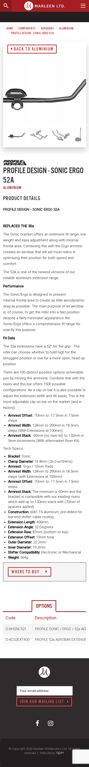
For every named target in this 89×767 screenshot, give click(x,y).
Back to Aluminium (33, 49)
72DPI (60, 753)
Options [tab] (44, 606)
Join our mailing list (43, 702)
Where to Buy (26, 572)
